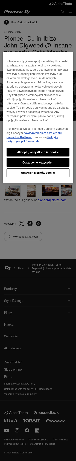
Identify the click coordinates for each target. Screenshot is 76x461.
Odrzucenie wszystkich (37, 162)
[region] (38, 117)
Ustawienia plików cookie (38, 173)
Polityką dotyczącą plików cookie (32, 139)
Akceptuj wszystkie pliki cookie (38, 152)
